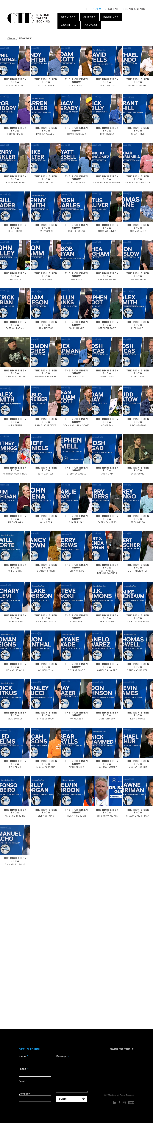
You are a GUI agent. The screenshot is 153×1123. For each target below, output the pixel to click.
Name (22, 1056)
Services (68, 17)
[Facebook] (119, 1102)
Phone (22, 1068)
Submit (64, 1098)
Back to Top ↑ (122, 1049)
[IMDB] (131, 1102)
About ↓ (69, 25)
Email (22, 1081)
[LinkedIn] (114, 1102)
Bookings (110, 17)
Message (61, 1056)
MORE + (76, 1025)
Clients (89, 17)
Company (24, 1093)
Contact (91, 25)
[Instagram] (124, 1102)
